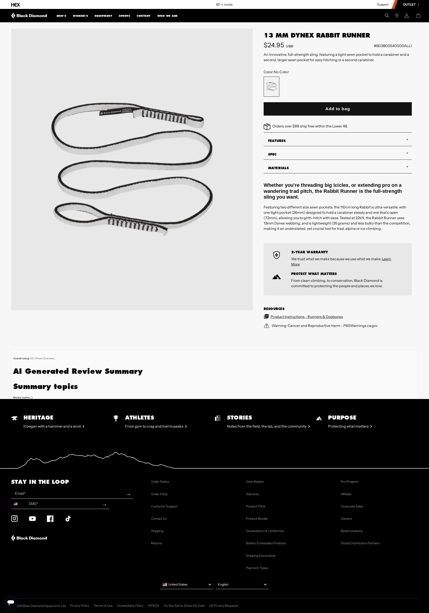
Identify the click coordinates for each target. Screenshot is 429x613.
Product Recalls (257, 519)
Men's (61, 16)
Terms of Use (103, 606)
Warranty (252, 494)
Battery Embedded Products (266, 543)
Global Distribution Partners (360, 543)
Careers (346, 519)
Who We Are (167, 16)
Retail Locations (352, 531)
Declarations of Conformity (265, 531)
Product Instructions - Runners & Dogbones (307, 316)
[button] (61, 15)
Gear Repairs (255, 482)
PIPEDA (153, 606)
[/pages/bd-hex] (15, 4)
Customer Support (164, 506)
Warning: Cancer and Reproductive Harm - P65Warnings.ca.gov (324, 325)
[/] (29, 15)
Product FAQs (255, 506)
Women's (80, 16)
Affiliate (346, 494)
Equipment (103, 16)
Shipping (157, 531)
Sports (124, 16)
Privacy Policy (79, 606)
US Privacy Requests (223, 606)
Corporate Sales (352, 506)
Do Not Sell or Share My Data (184, 606)
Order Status (160, 482)
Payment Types (257, 568)
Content (144, 16)
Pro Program (350, 482)
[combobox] (18, 504)
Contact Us (159, 519)
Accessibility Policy (130, 606)
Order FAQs (159, 494)
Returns (156, 543)
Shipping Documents (261, 556)
